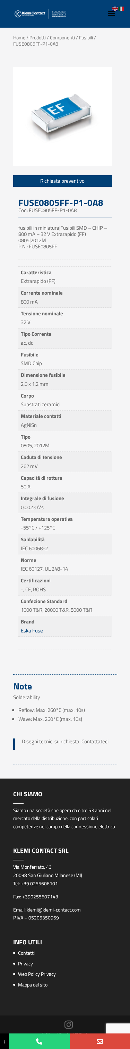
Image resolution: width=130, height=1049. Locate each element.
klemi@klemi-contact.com (54, 909)
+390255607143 (40, 896)
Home (19, 37)
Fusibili (86, 37)
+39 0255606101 (39, 883)
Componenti (62, 37)
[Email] (100, 1041)
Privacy (25, 963)
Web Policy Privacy (37, 974)
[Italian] (122, 8)
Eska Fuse (32, 631)
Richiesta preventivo (62, 181)
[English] (115, 8)
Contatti (26, 952)
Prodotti (37, 37)
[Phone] (39, 1041)
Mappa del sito (32, 984)
